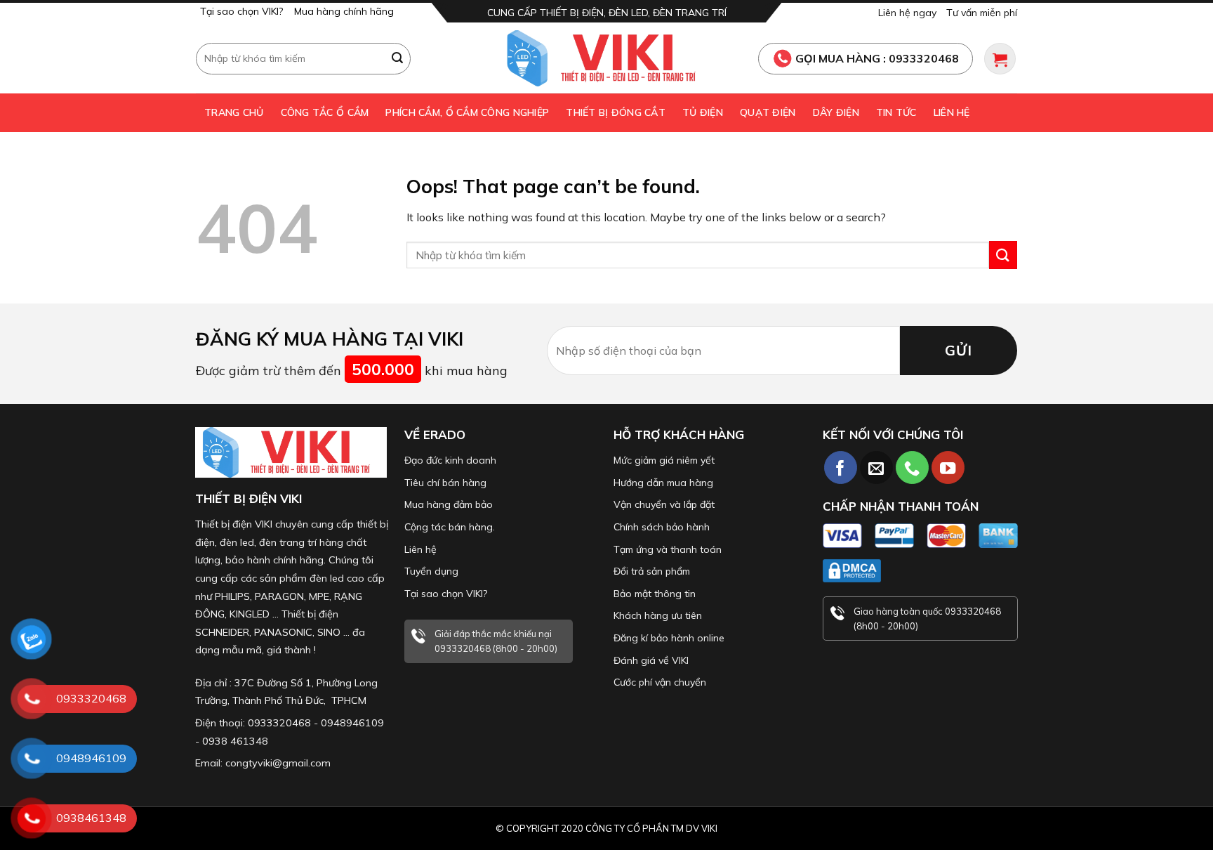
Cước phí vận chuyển (660, 682)
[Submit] (398, 58)
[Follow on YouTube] (948, 467)
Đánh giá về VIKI (651, 660)
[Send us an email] (876, 467)
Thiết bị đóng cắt (615, 112)
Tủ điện (702, 112)
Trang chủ (234, 112)
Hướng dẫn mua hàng (663, 482)
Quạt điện (768, 112)
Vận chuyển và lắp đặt (664, 504)
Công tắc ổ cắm (325, 112)
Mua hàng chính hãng (344, 11)
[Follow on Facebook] (840, 467)
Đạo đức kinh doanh (450, 460)
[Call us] (912, 467)
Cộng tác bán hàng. (449, 527)
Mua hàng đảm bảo (448, 504)
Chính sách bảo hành (662, 527)
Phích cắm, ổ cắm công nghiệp (467, 112)
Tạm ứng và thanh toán (668, 549)
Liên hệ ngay (907, 12)
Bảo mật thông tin (655, 593)
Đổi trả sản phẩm (652, 571)
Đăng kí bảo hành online (669, 638)
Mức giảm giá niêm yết (664, 460)
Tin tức (896, 112)
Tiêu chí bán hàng (445, 482)
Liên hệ (952, 112)
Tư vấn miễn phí (981, 12)
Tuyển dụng (431, 571)
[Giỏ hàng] (1000, 58)
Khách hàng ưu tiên (658, 615)
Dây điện (836, 112)
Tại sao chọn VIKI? (241, 11)
